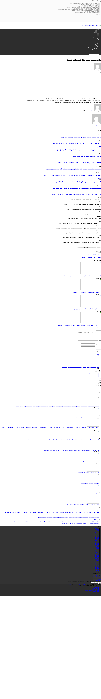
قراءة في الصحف (94, 42)
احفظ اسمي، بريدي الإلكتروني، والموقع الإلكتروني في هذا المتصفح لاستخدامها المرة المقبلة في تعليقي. (82, 347)
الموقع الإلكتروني (98, 345)
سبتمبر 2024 (97, 545)
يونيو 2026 (97, 530)
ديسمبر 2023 (96, 554)
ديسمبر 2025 (96, 536)
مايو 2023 (97, 561)
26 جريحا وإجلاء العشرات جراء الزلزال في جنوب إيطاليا (87, 156)
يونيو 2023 (97, 560)
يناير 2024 (97, 553)
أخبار (96, 31)
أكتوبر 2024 (97, 544)
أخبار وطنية (95, 32)
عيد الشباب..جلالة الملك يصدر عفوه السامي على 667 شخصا (88, 6)
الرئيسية (97, 29)
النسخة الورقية (96, 44)
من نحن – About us (95, 589)
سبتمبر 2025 (97, 539)
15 (99, 576)
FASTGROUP (69, 584)
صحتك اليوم (95, 37)
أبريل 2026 (97, 532)
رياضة (98, 39)
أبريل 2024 (97, 550)
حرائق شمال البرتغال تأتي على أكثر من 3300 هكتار (90, 5)
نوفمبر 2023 (97, 555)
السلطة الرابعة (96, 41)
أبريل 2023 (97, 562)
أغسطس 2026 (96, 528)
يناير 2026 (97, 535)
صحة (98, 36)
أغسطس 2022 (96, 570)
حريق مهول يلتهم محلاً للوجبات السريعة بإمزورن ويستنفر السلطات (87, 292)
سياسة (98, 33)
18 (95, 576)
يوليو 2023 (97, 559)
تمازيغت (97, 43)
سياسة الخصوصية (96, 591)
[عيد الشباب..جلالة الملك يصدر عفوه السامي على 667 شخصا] (93, 492)
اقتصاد (98, 35)
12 (94, 575)
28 (100, 579)
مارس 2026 (97, 533)
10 (96, 575)
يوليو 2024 (97, 547)
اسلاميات (97, 40)
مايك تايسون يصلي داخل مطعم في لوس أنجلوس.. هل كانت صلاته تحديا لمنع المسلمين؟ (84, 3)
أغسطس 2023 (96, 558)
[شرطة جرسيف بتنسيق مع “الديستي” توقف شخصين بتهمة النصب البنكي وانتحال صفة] (90, 273)
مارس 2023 (97, 563)
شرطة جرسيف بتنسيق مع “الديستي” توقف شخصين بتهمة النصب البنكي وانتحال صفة (82, 276)
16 (98, 576)
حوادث (100, 133)
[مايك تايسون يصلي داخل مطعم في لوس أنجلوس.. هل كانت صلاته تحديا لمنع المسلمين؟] (93, 460)
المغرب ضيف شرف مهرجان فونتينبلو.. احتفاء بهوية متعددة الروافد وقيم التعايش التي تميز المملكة (79, 325)
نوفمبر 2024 (97, 543)
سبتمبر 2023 (97, 557)
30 (98, 579)
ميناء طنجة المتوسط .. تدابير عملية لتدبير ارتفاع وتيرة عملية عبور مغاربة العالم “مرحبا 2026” (83, 7)
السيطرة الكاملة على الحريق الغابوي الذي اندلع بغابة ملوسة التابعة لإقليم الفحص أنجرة (76, 188)
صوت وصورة (96, 45)
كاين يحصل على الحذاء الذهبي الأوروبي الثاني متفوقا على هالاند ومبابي (87, 12)
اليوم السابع (91, 69)
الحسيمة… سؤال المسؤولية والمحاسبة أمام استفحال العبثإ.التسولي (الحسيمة (85, 10)
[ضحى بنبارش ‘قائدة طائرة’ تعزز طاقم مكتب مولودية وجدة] (93, 471)
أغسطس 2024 (96, 546)
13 (93, 575)
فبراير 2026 (97, 534)
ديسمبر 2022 (96, 566)
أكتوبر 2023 (97, 556)
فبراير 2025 (97, 542)
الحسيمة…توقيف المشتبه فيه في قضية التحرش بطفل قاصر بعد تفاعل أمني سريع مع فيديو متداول (73, 169)
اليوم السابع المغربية (81, 584)
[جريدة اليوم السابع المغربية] (90, 25)
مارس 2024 (97, 551)
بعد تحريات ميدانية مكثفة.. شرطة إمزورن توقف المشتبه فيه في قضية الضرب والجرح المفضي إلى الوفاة (72, 175)
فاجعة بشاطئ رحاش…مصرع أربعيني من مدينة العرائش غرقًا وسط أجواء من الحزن (79, 150)
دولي (96, 30)
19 (94, 576)
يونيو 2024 (97, 548)
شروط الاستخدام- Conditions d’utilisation (92, 590)
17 (96, 576)
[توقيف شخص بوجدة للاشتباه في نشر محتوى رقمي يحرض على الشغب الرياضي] (90, 306)
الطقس (99, 178)
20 (93, 576)
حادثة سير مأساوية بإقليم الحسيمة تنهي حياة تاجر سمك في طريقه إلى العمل (79, 162)
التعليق (99, 340)
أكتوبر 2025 (97, 538)
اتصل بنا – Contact (96, 588)
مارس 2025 (97, 541)
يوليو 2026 (97, 529)
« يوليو (100, 580)
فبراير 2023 (97, 564)
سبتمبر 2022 (97, 569)
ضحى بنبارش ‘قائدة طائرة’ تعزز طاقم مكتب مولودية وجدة (89, 4)
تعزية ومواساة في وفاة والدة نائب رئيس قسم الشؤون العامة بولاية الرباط (86, 8)
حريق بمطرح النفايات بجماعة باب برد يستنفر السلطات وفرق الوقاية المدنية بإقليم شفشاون (76, 194)
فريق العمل (97, 587)
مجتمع (98, 34)
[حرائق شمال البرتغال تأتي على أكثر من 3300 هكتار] (93, 481)
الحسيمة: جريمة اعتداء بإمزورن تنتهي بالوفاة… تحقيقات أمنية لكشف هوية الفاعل (78, 182)
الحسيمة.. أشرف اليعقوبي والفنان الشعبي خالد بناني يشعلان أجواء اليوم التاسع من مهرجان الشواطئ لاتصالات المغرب (78, 9)
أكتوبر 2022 (97, 568)
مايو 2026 (97, 531)
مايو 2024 (97, 549)
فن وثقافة (97, 38)
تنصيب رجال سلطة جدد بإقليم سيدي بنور (92, 11)
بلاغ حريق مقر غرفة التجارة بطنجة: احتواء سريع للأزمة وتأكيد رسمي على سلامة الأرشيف (77, 143)
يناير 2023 (97, 565)
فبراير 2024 (97, 552)
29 (99, 579)
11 (95, 575)
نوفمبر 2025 (97, 537)
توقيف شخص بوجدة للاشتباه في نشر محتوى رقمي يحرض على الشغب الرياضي (84, 309)
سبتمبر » (96, 580)
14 (100, 576)
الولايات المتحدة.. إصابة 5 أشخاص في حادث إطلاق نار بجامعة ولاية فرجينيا (81, 137)
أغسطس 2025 (96, 540)
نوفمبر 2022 (97, 567)
